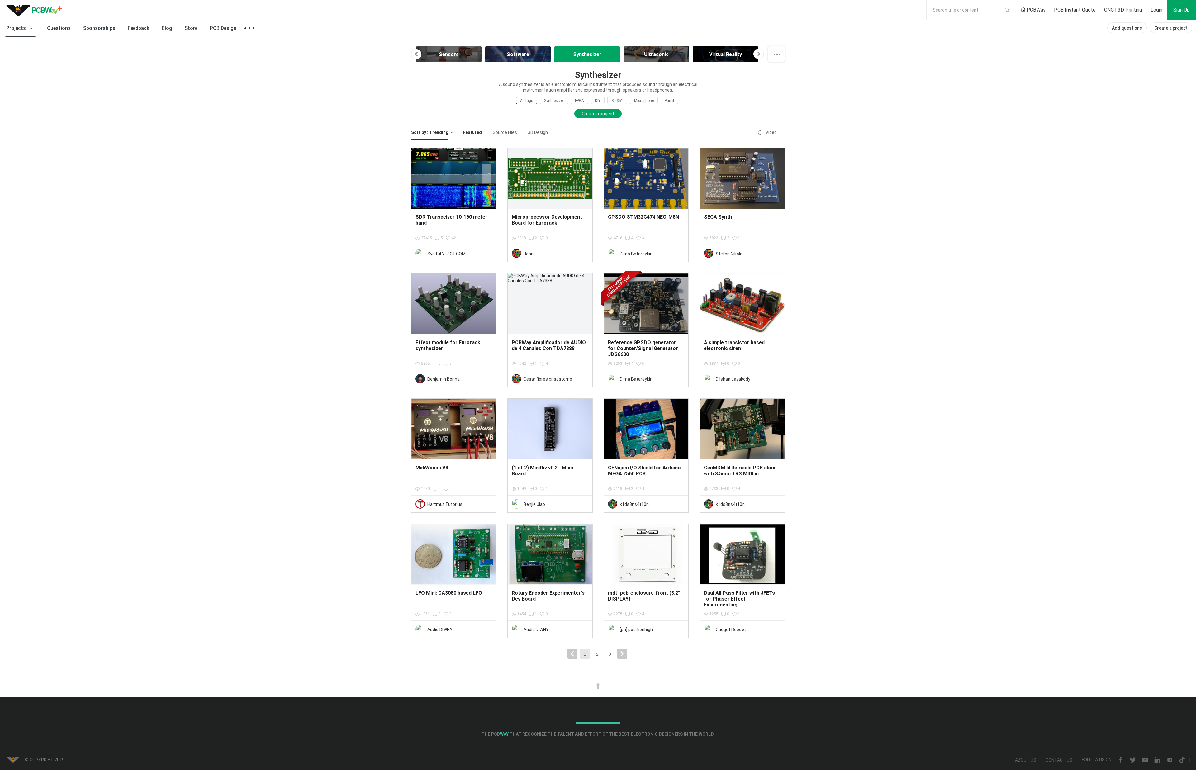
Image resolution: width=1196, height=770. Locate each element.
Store (191, 28)
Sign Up (1181, 10)
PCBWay (1035, 10)
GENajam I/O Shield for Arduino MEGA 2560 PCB (644, 471)
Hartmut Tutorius (445, 504)
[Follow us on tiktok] (1182, 760)
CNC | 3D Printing (1123, 10)
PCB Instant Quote (1075, 10)
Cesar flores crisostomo (548, 379)
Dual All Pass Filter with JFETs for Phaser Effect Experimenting (739, 599)
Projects (16, 28)
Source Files (505, 132)
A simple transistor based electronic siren (734, 345)
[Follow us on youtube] (1145, 760)
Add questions (1127, 28)
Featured (472, 132)
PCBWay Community (35, 10)
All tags (526, 100)
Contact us (1059, 760)
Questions (59, 28)
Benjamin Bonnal (444, 379)
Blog (167, 28)
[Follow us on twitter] (1133, 760)
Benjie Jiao (534, 504)
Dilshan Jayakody (733, 379)
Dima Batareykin (636, 253)
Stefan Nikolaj (729, 253)
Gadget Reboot (731, 629)
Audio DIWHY (440, 629)
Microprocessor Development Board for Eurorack (547, 220)
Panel (669, 100)
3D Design (538, 132)
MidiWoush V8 (431, 468)
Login (1156, 10)
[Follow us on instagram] (1170, 760)
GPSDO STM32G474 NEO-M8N (643, 217)
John (529, 253)
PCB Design (223, 28)
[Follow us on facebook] (1121, 760)
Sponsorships (99, 28)
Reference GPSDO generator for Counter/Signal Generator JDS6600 (643, 348)
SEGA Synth (718, 217)
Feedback (138, 28)
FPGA (579, 100)
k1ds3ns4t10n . (635, 504)
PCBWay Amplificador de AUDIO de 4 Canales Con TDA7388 (549, 345)
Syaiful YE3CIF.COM (446, 253)
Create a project (1171, 28)
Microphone (644, 100)
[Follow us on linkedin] (1157, 760)
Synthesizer (554, 100)
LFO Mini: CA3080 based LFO (448, 593)
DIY (597, 100)
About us (1025, 760)
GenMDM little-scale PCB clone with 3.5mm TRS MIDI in (740, 471)
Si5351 (617, 100)
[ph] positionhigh (636, 629)
